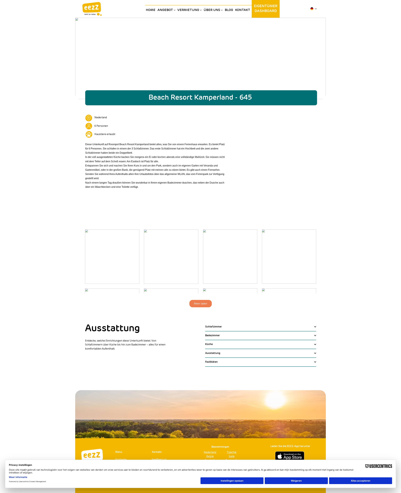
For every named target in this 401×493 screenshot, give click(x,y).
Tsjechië (231, 452)
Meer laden (200, 303)
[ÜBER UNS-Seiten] (222, 10)
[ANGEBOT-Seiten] (174, 10)
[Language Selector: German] (313, 9)
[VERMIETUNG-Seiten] (201, 10)
